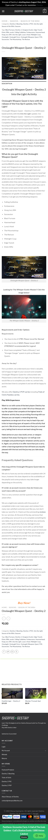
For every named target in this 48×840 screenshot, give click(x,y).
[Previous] (1, 698)
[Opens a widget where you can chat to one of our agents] (39, 836)
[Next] (46, 698)
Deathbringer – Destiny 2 (11, 701)
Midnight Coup (36, 35)
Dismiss (24, 837)
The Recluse (26, 39)
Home (4, 21)
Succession (5, 39)
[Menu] (3, 11)
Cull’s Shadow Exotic (22, 830)
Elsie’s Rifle (5, 32)
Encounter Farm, (20, 827)
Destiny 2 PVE (28, 24)
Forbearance (30, 32)
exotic (12, 32)
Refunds (4, 754)
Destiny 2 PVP (7, 785)
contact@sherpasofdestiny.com (12, 801)
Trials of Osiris (6, 777)
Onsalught (5, 37)
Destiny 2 (18, 30)
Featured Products (8, 770)
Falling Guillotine (20, 32)
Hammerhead (40, 32)
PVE (40, 37)
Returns (4, 758)
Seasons (14, 21)
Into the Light (38, 24)
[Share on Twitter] (8, 652)
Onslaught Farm (14, 37)
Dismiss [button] (39, 5)
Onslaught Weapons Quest (30, 37)
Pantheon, (7, 827)
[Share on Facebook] (4, 652)
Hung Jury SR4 (7, 35)
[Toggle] (45, 750)
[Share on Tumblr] (16, 652)
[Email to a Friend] (12, 652)
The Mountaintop (15, 39)
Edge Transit (38, 30)
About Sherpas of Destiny (10, 797)
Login (3, 747)
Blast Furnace (10, 30)
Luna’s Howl (26, 35)
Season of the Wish (30, 21)
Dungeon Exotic (27, 30)
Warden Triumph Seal (33, 701)
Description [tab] (7, 83)
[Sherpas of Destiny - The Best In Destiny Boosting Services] (24, 11)
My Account (6, 750)
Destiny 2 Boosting (16, 24)
